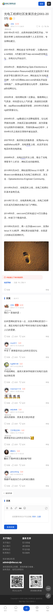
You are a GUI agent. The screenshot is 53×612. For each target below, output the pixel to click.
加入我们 (6, 546)
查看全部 (8, 29)
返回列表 (9, 493)
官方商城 (26, 542)
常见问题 (26, 549)
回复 (8, 289)
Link (16, 508)
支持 (16, 336)
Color (11, 508)
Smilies (24, 508)
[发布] (26, 608)
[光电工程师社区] (9, 3)
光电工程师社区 (29, 598)
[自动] (48, 588)
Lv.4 (18, 451)
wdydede (13, 409)
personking (14, 471)
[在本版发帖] (48, 596)
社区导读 (7, 282)
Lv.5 (19, 343)
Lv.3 (21, 364)
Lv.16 (17, 24)
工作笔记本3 (15, 430)
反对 (23, 336)
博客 (28, 144)
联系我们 (6, 552)
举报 (47, 289)
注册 (39, 516)
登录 (41, 4)
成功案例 (26, 546)
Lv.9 (21, 472)
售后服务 (26, 552)
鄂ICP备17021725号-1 (27, 601)
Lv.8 (23, 389)
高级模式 (46, 508)
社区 (23, 157)
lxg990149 (14, 363)
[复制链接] (14, 18)
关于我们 (6, 542)
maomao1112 (15, 388)
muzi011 (13, 343)
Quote (20, 508)
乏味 (12, 24)
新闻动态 (6, 549)
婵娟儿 (13, 451)
